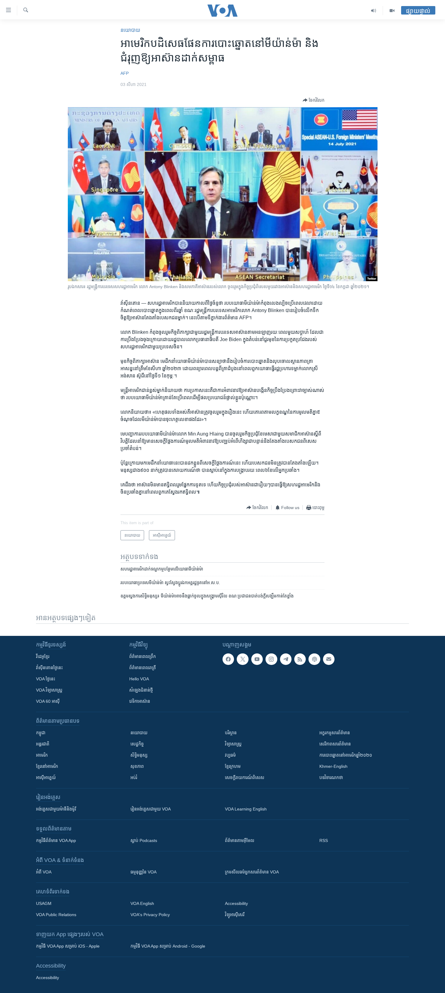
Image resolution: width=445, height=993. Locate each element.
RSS (323, 840)
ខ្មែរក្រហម (233, 766)
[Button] (314, 100)
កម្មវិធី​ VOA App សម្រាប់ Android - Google (167, 946)
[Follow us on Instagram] (271, 659)
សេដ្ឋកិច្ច (137, 743)
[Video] (392, 10)
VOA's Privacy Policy (150, 914)
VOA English (142, 903)
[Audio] (373, 10)
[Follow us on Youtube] (257, 659)
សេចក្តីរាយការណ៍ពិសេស (244, 777)
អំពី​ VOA (43, 872)
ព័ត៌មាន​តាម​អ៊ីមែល (239, 840)
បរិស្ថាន (231, 732)
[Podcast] (314, 659)
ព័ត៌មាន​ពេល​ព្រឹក (142, 656)
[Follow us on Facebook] (228, 659)
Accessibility (236, 903)
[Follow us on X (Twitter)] (242, 659)
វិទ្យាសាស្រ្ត (233, 743)
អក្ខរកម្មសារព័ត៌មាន (334, 732)
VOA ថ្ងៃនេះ (45, 678)
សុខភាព (137, 766)
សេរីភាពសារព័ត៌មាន (335, 743)
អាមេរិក (42, 755)
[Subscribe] (329, 659)
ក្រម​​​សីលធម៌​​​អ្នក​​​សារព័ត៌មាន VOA (252, 872)
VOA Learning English (246, 809)
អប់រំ (133, 777)
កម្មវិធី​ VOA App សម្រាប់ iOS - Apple (68, 946)
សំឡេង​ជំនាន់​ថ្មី (141, 690)
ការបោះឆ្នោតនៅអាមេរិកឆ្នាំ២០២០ (345, 755)
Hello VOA (139, 678)
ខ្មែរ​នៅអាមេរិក (47, 766)
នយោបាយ (130, 30)
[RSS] (300, 659)
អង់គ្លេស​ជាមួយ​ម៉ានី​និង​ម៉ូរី (56, 809)
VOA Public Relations (56, 914)
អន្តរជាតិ (42, 743)
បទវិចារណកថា (331, 777)
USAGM (43, 903)
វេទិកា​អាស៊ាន (139, 701)
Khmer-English (333, 766)
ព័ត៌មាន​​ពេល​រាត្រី (142, 667)
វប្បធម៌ (230, 755)
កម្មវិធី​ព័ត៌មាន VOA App (56, 840)
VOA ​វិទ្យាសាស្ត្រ (49, 690)
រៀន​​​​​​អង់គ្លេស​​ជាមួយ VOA (150, 809)
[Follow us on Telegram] (286, 659)
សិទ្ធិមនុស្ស (138, 755)
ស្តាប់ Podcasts (143, 840)
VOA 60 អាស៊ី (48, 701)
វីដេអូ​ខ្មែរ (42, 656)
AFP (124, 73)
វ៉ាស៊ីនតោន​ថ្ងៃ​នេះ (49, 667)
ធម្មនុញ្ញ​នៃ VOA (143, 872)
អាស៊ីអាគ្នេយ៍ (46, 777)
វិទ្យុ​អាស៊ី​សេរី (234, 914)
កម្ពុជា (40, 732)
